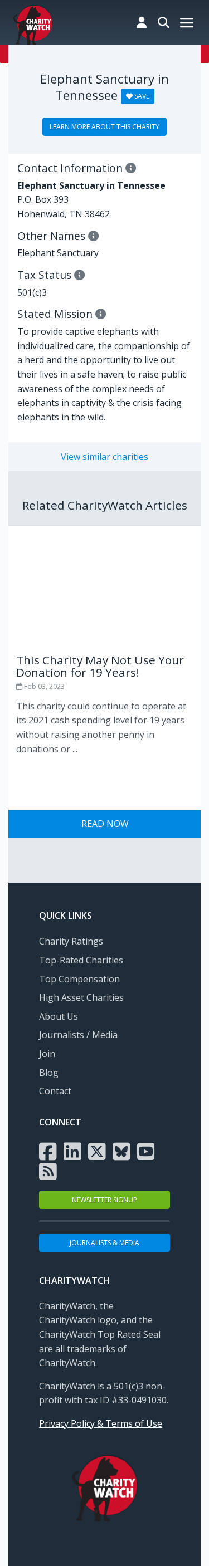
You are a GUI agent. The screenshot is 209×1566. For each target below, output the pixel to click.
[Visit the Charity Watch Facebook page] (48, 1150)
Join (47, 1054)
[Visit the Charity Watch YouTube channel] (146, 1150)
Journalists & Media (104, 1242)
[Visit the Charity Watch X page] (97, 1150)
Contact (55, 1091)
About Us (58, 1016)
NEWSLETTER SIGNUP (104, 1200)
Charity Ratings (71, 941)
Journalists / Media (78, 1035)
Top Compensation (79, 979)
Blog (49, 1072)
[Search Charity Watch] (163, 22)
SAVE (141, 96)
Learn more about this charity (104, 126)
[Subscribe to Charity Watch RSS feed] (48, 1170)
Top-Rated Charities (81, 960)
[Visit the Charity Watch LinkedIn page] (72, 1150)
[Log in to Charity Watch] (142, 22)
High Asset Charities (81, 997)
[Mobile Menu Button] (186, 23)
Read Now (105, 824)
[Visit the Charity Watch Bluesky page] (121, 1150)
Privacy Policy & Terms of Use (100, 1423)
